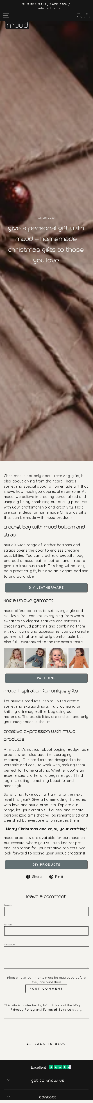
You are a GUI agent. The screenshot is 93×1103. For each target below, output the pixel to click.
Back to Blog (50, 1044)
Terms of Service (57, 1010)
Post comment (46, 988)
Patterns (46, 678)
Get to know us (48, 1080)
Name (8, 905)
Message (9, 944)
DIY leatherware (46, 588)
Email (8, 924)
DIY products (46, 865)
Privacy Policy (23, 1010)
